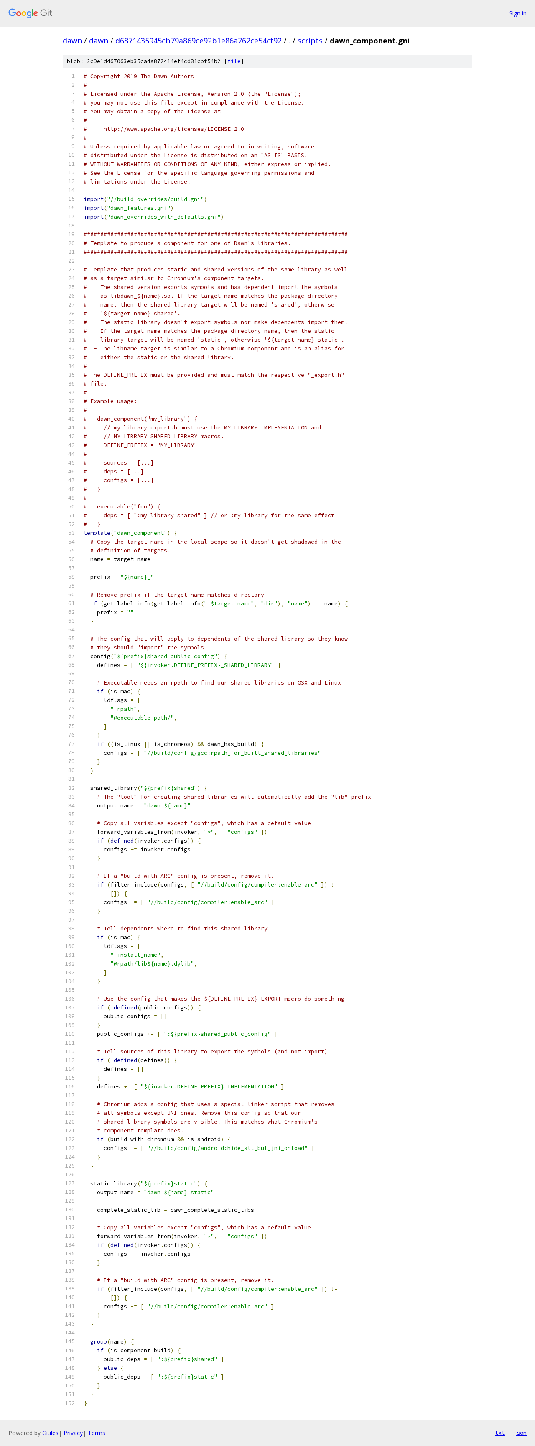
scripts (310, 41)
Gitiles (50, 1433)
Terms (96, 1433)
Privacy (73, 1433)
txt (500, 1432)
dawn (72, 41)
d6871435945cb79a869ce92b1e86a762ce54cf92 (198, 41)
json (520, 1432)
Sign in (518, 13)
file (234, 61)
